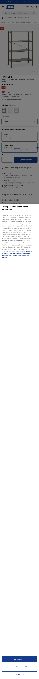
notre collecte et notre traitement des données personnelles (17, 253)
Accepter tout (19, 659)
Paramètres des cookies (19, 667)
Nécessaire (20, 674)
